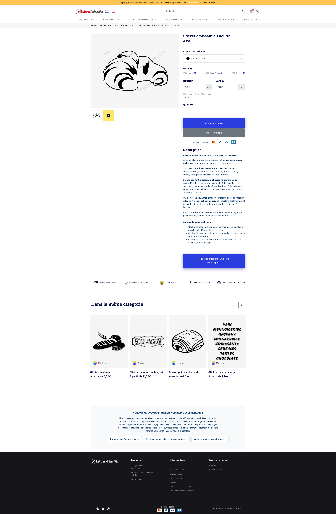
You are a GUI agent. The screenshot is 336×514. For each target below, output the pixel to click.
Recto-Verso (215, 73)
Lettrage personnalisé (85, 19)
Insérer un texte (214, 132)
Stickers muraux (172, 19)
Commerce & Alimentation (125, 25)
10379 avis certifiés (206, 2)
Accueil (94, 25)
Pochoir (239, 73)
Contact (212, 465)
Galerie (173, 482)
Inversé (191, 73)
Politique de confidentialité (180, 487)
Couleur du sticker (194, 51)
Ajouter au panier (214, 123)
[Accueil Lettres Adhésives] (89, 11)
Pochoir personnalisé (110, 19)
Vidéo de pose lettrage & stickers (210, 439)
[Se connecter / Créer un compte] (257, 11)
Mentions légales (177, 470)
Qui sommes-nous (178, 474)
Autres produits (251, 19)
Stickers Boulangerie (147, 25)
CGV (172, 465)
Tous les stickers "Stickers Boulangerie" (214, 260)
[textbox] (214, 58)
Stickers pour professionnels (141, 19)
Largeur (220, 80)
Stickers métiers (198, 19)
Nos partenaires (176, 478)
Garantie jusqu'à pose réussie (124, 439)
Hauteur (188, 80)
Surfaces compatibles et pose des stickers (166, 439)
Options (187, 68)
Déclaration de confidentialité (182, 491)
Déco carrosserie (224, 19)
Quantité (188, 104)
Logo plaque (136, 479)
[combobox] (214, 58)
